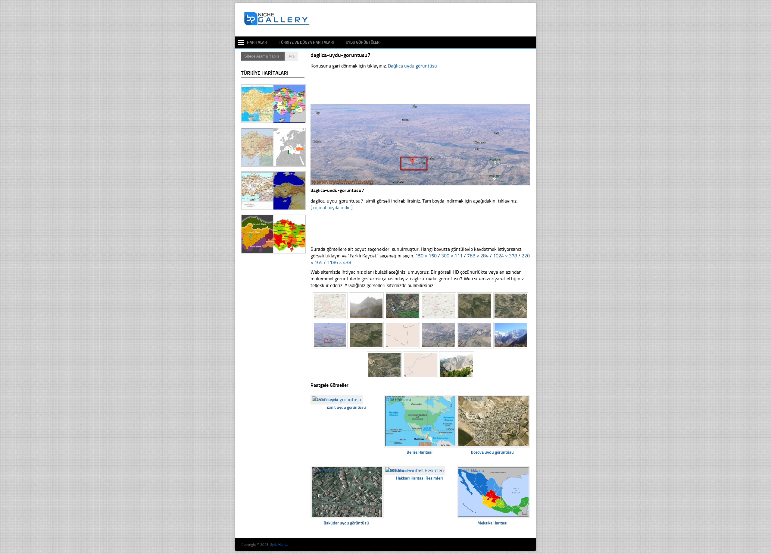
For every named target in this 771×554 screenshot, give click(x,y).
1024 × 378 (505, 256)
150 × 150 (426, 256)
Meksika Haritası (492, 523)
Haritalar (257, 42)
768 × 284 (478, 256)
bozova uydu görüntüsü (492, 452)
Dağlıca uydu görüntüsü (412, 66)
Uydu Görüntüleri (363, 42)
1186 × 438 (339, 262)
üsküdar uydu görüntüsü (346, 523)
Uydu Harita (279, 545)
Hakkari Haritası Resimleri (419, 478)
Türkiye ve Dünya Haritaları (306, 42)
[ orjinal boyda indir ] (332, 207)
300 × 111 (452, 256)
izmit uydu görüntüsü (346, 407)
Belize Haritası (419, 452)
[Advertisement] (422, 19)
